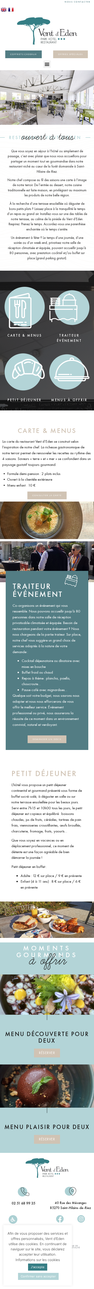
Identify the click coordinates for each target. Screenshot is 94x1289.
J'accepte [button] (37, 1267)
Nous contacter (77, 1)
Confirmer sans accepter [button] (38, 1276)
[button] (47, 64)
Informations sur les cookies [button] (38, 1260)
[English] (3, 11)
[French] (11, 11)
